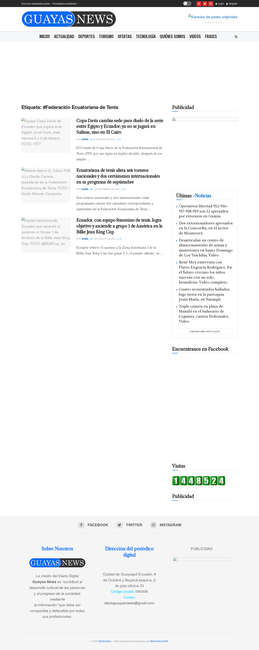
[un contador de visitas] (198, 480)
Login (220, 3)
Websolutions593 (159, 641)
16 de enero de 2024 (103, 139)
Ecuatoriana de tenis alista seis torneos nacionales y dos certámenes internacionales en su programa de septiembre (118, 176)
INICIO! (44, 36)
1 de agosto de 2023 (103, 238)
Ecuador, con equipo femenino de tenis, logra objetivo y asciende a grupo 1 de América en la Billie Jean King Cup (119, 226)
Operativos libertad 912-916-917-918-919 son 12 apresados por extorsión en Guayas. (203, 211)
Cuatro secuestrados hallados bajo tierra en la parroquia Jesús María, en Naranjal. (204, 294)
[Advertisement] (129, 69)
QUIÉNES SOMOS (172, 36)
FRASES (211, 36)
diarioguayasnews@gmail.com (129, 602)
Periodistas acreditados (64, 3)
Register (233, 3)
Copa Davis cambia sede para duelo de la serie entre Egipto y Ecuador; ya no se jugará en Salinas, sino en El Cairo (119, 126)
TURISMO (106, 36)
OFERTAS (125, 36)
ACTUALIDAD (64, 36)
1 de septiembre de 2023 (105, 189)
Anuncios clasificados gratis (35, 3)
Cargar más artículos (205, 331)
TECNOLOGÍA (146, 36)
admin (85, 139)
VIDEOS (195, 36)
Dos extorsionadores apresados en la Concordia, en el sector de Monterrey (206, 228)
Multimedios (105, 641)
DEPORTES (86, 36)
